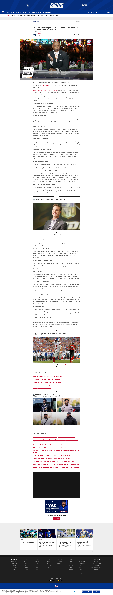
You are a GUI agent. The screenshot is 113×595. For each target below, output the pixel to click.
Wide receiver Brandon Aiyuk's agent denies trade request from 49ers (52, 458)
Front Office (71, 565)
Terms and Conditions (14, 561)
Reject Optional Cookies (86, 591)
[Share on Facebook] (71, 34)
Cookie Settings (77, 591)
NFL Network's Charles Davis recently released (45, 90)
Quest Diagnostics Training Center (96, 567)
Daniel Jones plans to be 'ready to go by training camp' (48, 376)
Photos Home (49, 561)
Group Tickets (82, 573)
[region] (56, 592)
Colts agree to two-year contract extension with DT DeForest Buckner (52, 455)
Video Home (37, 561)
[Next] (65, 231)
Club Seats (82, 569)
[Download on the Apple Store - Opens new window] (52, 581)
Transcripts (26, 569)
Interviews (37, 565)
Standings (71, 569)
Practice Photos (48, 565)
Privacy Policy (14, 563)
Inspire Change (96, 565)
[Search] (85, 12)
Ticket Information (82, 563)
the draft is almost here (47, 85)
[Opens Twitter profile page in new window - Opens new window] (40, 35)
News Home (26, 561)
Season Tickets (82, 565)
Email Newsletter (14, 567)
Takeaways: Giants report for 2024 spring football (46, 379)
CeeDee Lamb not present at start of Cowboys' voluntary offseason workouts (54, 437)
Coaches (71, 563)
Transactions (71, 571)
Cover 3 (26, 563)
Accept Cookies (96, 591)
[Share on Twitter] (74, 34)
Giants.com (39, 33)
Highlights (37, 563)
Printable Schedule (60, 563)
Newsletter (26, 567)
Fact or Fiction (26, 565)
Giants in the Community (97, 563)
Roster (71, 561)
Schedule (60, 561)
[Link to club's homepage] (3, 12)
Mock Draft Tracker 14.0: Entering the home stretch (47, 382)
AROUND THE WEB (97, 559)
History (49, 567)
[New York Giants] (56, 586)
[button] (56, 485)
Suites (82, 571)
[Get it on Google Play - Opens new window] (60, 581)
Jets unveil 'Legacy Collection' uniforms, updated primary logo (50, 447)
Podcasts (37, 571)
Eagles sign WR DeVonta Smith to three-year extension (48, 444)
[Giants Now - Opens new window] (36, 22)
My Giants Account (82, 561)
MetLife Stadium (96, 561)
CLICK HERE (56, 518)
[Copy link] (78, 34)
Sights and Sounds (37, 567)
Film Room (37, 569)
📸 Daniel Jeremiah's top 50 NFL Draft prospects (49, 199)
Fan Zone (14, 569)
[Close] (111, 591)
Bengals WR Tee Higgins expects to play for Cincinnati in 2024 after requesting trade (56, 464)
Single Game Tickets (82, 567)
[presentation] (92, 551)
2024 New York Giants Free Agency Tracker (45, 385)
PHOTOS (48, 559)
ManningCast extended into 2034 (42, 388)
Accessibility (15, 565)
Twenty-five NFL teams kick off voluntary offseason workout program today (54, 461)
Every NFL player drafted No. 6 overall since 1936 (49, 333)
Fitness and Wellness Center (96, 571)
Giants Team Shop (96, 569)
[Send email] (76, 34)
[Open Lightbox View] (56, 219)
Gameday (48, 563)
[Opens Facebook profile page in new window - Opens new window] (38, 35)
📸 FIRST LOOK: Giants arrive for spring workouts (49, 395)
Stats (71, 567)
